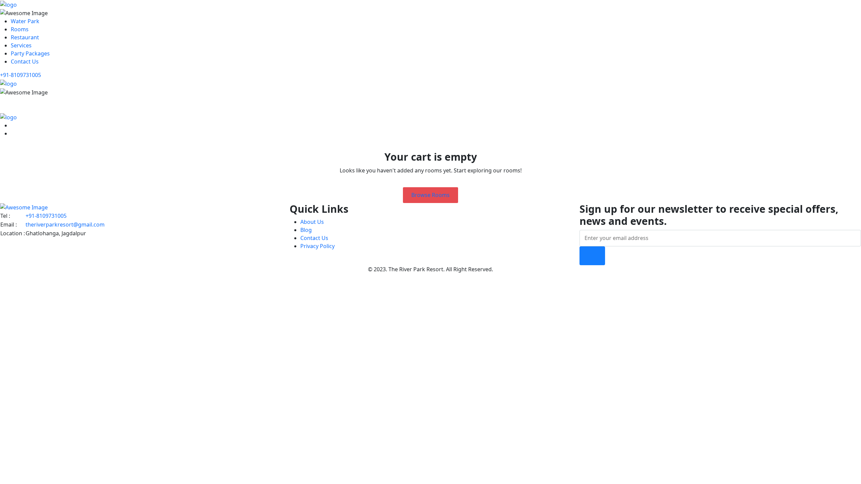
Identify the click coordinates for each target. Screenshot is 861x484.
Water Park (25, 21)
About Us (312, 222)
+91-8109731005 (20, 75)
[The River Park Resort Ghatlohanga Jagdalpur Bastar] (8, 4)
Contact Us (25, 61)
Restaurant (25, 37)
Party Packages (30, 53)
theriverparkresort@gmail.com (65, 224)
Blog (306, 230)
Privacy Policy (317, 246)
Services (21, 45)
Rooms (20, 29)
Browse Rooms (430, 195)
